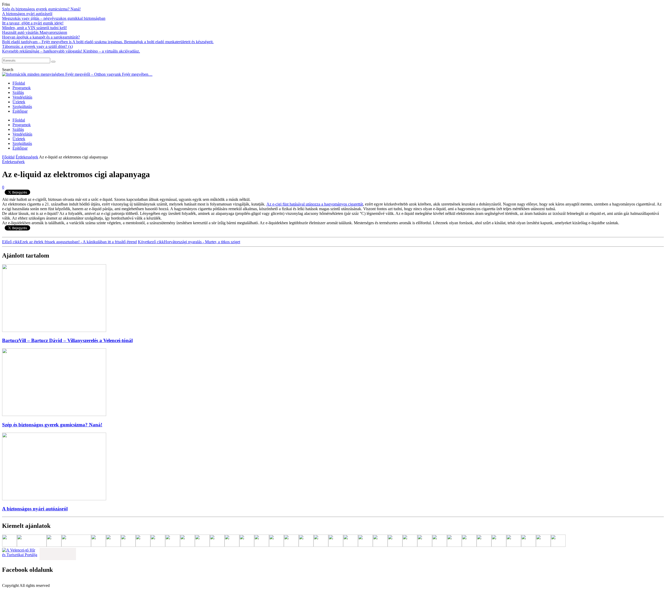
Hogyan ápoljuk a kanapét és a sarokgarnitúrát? (41, 37)
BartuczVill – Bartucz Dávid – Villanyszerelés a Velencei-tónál (67, 340)
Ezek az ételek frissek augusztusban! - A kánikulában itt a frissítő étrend (69, 242)
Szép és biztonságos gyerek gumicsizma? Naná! (41, 9)
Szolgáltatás (22, 106)
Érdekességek (27, 157)
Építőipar (20, 111)
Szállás (18, 92)
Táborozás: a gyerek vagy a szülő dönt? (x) (37, 46)
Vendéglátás (22, 97)
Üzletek (18, 102)
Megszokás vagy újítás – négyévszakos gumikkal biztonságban (53, 18)
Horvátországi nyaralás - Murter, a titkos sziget (189, 242)
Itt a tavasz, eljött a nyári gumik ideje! (32, 23)
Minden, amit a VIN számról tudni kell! (34, 27)
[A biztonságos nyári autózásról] (54, 499)
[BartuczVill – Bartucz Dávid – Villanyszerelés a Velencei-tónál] (54, 330)
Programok (21, 88)
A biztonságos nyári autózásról (27, 13)
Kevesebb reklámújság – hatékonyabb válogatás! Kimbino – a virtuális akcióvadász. (71, 51)
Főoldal (18, 83)
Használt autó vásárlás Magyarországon (34, 32)
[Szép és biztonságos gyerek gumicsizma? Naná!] (54, 414)
